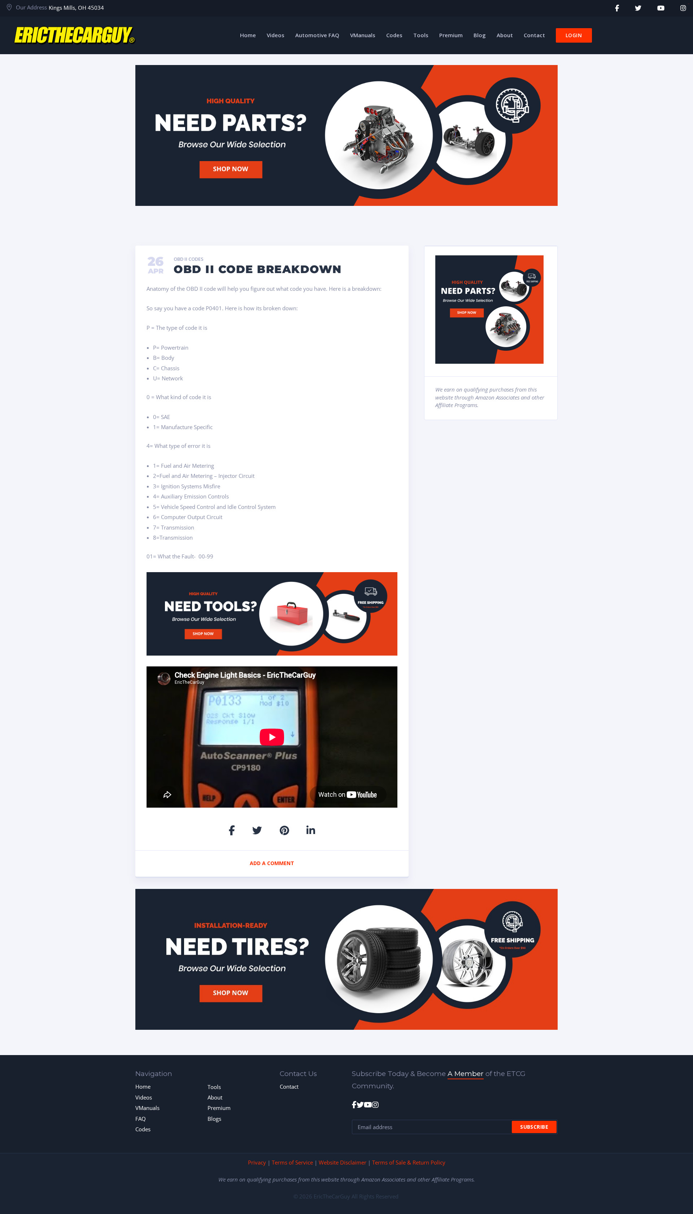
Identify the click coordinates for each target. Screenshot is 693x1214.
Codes (143, 1129)
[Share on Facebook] (232, 830)
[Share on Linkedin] (310, 830)
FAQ (140, 1118)
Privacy (257, 1162)
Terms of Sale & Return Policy (408, 1162)
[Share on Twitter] (257, 830)
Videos (143, 1097)
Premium (219, 1107)
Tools (214, 1086)
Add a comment (272, 863)
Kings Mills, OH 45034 (76, 7)
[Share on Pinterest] (284, 830)
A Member (466, 1074)
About (215, 1097)
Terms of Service (292, 1162)
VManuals (147, 1107)
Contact (289, 1086)
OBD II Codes (189, 259)
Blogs (214, 1118)
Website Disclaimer (342, 1162)
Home (143, 1086)
